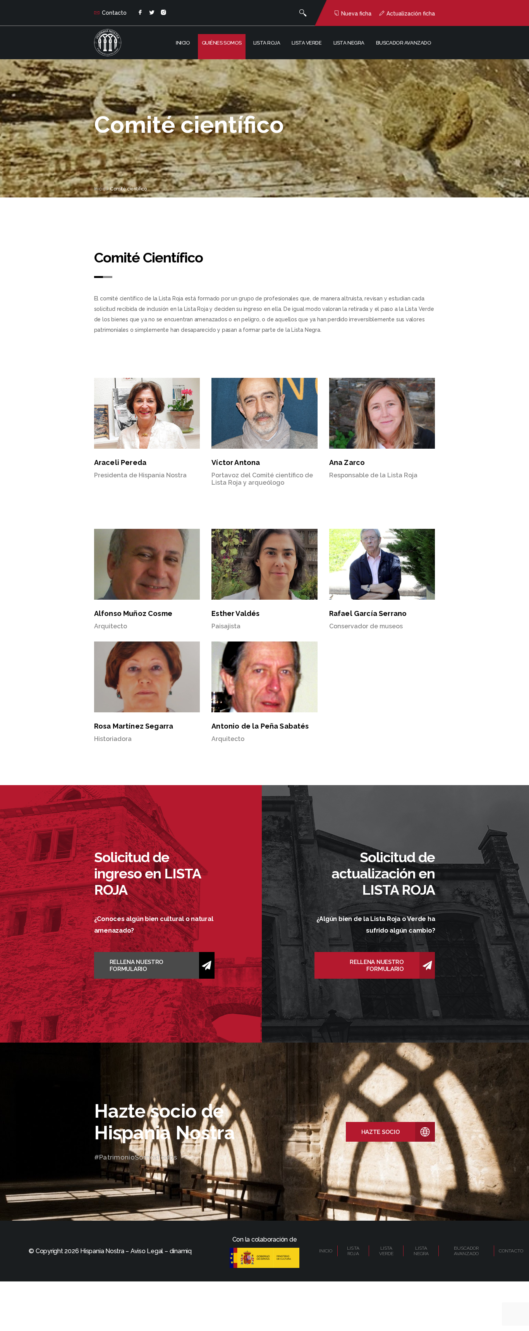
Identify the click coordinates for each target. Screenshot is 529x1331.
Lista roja (266, 43)
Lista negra (348, 43)
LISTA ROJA (353, 1250)
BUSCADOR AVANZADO (466, 1250)
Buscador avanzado (403, 43)
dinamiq (181, 1251)
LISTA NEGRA (421, 1250)
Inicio (183, 43)
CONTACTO (511, 1251)
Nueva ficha (356, 13)
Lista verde (306, 43)
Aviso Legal (147, 1251)
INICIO (326, 1251)
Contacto (114, 13)
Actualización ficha (410, 13)
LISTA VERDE (386, 1250)
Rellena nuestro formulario (137, 966)
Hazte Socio (380, 1132)
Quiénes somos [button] (222, 43)
